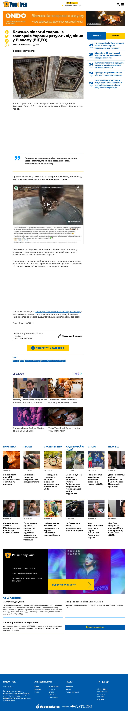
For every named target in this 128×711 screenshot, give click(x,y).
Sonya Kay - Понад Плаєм (23, 568)
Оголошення (12, 597)
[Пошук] (118, 4)
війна (22, 361)
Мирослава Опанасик (72, 336)
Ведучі (68, 689)
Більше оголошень (95, 627)
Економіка (53, 697)
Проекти (69, 687)
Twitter (39, 333)
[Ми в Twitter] (107, 682)
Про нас (100, 697)
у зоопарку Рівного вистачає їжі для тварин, (58, 311)
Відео (36, 687)
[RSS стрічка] (99, 682)
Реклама (100, 699)
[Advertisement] (48, 131)
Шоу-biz (113, 446)
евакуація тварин (59, 361)
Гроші (28, 446)
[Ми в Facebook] (103, 682)
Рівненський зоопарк (32, 361)
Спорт (92, 446)
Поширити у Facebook (50, 348)
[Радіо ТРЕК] (15, 4)
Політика (9, 446)
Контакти (101, 694)
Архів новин (102, 689)
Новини (37, 689)
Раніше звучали (72, 692)
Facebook (18, 336)
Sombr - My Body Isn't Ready (24, 573)
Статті (36, 692)
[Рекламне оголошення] (64, 18)
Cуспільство (53, 446)
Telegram (30, 333)
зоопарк (16, 361)
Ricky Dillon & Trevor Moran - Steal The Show (27, 579)
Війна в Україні (46, 361)
